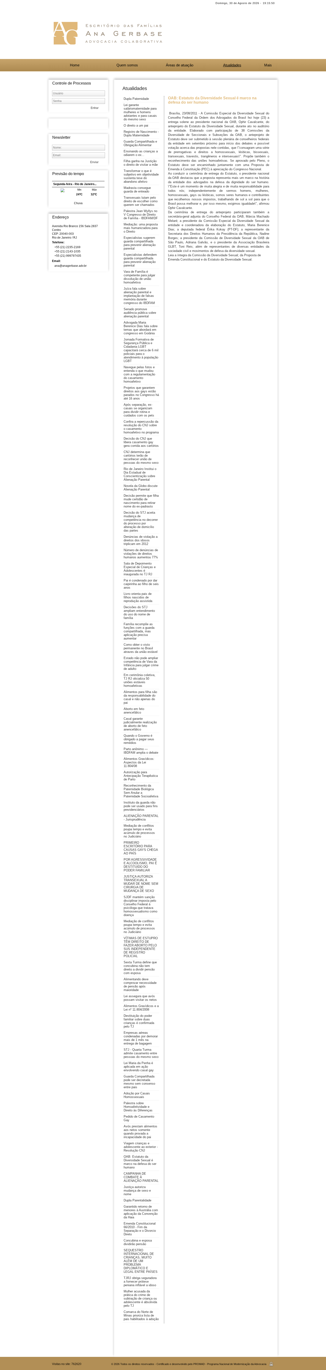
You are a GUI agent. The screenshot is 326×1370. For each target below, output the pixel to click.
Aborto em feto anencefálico (134, 710)
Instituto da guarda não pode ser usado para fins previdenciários (141, 806)
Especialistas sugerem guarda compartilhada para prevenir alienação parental (140, 243)
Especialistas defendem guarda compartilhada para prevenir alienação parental (140, 260)
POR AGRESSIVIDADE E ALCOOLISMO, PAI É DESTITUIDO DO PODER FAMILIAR (140, 865)
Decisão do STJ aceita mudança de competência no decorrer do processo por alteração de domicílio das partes (141, 521)
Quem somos (127, 65)
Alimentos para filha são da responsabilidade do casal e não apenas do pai (140, 697)
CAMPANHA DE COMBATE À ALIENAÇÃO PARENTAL (141, 1177)
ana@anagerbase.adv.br (70, 265)
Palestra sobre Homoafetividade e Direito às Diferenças (138, 1106)
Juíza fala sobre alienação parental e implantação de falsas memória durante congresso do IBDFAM (139, 296)
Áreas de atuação (179, 65)
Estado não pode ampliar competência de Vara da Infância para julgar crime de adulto (141, 663)
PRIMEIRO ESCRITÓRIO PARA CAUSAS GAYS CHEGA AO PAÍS (141, 848)
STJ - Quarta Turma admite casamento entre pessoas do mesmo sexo (141, 1053)
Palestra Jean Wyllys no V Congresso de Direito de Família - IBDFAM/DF (141, 214)
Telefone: (58, 242)
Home (74, 65)
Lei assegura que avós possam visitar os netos (140, 998)
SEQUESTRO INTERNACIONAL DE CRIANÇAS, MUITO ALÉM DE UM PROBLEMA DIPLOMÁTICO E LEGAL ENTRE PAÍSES (141, 1261)
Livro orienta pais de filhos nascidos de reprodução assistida (138, 597)
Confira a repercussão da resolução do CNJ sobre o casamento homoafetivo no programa (141, 427)
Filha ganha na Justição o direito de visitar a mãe (141, 162)
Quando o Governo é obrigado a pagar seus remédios (139, 739)
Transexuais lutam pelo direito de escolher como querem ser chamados (141, 201)
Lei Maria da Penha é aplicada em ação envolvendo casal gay (139, 1066)
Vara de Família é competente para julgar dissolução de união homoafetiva (139, 277)
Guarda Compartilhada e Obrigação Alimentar (140, 143)
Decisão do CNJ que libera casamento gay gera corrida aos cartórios (141, 442)
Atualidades (232, 65)
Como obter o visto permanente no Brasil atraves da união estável (141, 648)
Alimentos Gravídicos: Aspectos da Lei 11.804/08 (139, 762)
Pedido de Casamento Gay (139, 1118)
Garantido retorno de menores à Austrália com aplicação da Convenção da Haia (141, 1212)
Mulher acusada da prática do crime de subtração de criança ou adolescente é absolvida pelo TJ (140, 1298)
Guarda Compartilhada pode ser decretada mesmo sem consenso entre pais (139, 1082)
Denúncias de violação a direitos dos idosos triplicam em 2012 (141, 540)
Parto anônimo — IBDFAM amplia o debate (141, 750)
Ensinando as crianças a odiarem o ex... (141, 153)
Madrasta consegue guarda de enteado (137, 189)
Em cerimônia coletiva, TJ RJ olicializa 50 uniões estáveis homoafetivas (139, 680)
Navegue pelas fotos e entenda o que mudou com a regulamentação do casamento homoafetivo (139, 374)
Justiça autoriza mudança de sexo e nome (137, 1190)
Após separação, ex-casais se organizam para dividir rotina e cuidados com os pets (139, 410)
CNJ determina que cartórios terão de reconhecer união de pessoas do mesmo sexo (141, 457)
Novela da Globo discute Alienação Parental (141, 487)
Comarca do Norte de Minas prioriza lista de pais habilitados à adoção (141, 1315)
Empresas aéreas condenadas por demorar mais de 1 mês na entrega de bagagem (141, 1038)
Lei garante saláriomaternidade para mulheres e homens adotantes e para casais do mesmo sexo (140, 112)
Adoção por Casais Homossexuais (137, 1095)
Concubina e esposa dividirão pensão (138, 1242)
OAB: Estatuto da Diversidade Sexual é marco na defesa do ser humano (140, 1162)
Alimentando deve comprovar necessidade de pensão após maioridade (140, 984)
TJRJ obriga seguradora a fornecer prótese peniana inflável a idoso (140, 1281)
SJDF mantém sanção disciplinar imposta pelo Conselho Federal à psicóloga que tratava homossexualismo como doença (140, 906)
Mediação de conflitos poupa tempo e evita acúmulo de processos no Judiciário (139, 831)
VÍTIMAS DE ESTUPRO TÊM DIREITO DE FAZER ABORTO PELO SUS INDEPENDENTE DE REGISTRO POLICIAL (141, 947)
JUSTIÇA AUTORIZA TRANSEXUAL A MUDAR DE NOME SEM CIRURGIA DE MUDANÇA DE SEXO (141, 884)
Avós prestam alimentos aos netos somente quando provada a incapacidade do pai (140, 1132)
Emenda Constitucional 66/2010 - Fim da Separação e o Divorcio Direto (140, 1229)
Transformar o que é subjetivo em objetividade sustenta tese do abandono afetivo (141, 176)
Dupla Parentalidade (137, 1200)
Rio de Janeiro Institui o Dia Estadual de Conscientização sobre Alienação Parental (140, 474)
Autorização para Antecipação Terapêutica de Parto (141, 775)
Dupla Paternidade (136, 99)
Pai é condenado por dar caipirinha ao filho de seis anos (141, 584)
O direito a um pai (136, 125)
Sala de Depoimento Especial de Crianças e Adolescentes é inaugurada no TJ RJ (140, 569)
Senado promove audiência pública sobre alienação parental (140, 312)
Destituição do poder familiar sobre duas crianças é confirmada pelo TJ (139, 1021)
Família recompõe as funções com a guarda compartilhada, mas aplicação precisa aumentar (139, 631)
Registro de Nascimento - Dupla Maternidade (141, 133)
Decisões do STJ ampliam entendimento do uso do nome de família (139, 612)
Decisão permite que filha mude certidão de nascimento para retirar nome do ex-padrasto (141, 501)
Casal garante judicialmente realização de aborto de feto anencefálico (140, 724)
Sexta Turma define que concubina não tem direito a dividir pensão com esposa (140, 967)
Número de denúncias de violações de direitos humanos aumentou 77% (141, 553)
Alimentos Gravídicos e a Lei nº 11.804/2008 (141, 1007)
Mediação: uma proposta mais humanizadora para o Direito (141, 228)
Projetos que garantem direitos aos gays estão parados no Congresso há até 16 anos (141, 393)
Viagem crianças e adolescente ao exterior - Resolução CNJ (141, 1146)
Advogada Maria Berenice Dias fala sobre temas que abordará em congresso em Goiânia (141, 328)
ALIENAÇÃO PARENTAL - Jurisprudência (141, 817)
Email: (56, 261)
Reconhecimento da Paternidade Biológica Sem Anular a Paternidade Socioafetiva (141, 791)
